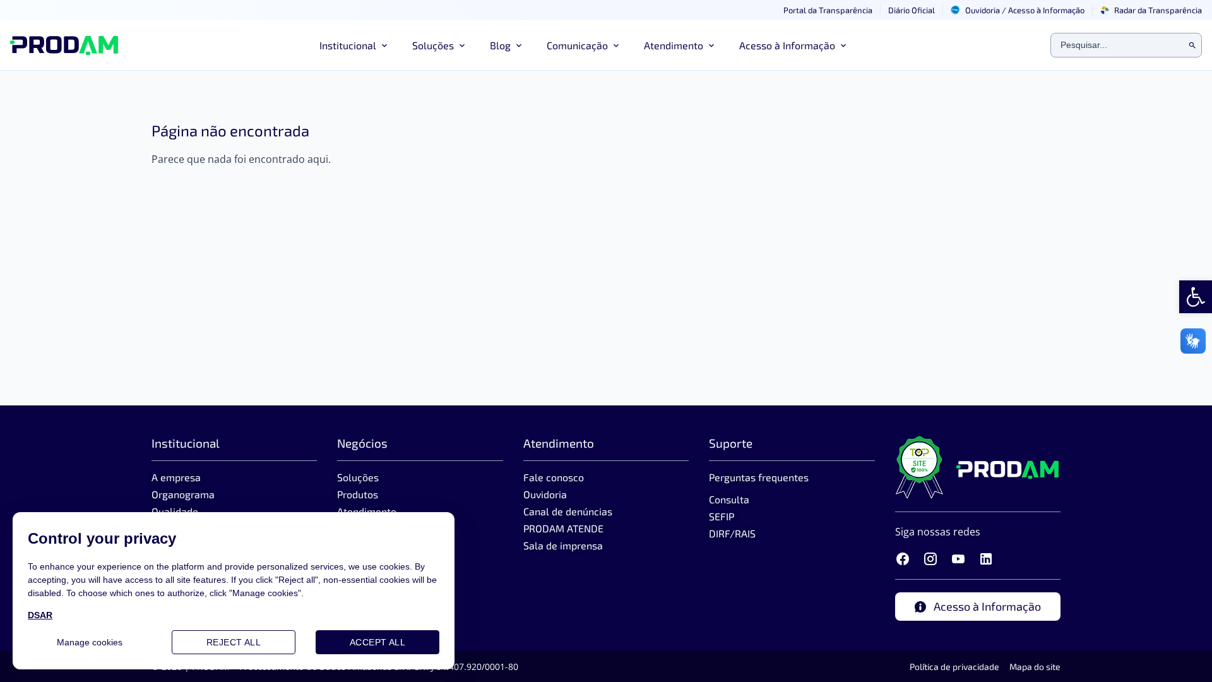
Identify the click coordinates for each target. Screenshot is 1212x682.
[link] (1195, 296)
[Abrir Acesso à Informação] (843, 45)
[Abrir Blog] (519, 45)
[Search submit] (1192, 45)
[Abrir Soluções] (462, 45)
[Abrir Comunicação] (616, 45)
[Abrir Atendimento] (711, 45)
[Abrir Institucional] (384, 45)
